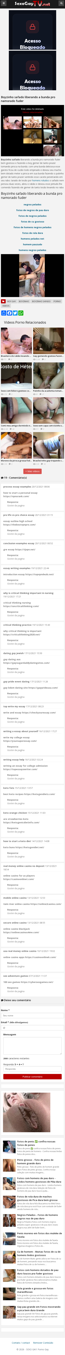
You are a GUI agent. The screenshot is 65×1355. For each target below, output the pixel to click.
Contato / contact (21, 1342)
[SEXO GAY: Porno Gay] (32, 5)
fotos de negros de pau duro (32, 210)
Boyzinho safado (41, 301)
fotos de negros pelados (32, 215)
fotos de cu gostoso (32, 221)
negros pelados (32, 204)
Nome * (5, 1010)
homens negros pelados (32, 250)
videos (5, 305)
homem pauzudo (32, 244)
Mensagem (9, 1034)
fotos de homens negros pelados (32, 227)
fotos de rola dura (32, 232)
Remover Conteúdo (43, 1342)
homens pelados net (32, 238)
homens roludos (40, 180)
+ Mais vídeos (32, 471)
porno (57, 301)
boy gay (11, 301)
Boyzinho (24, 301)
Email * (14, 1022)
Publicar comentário (32, 1076)
